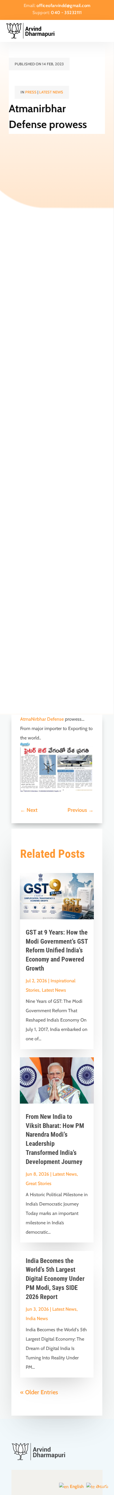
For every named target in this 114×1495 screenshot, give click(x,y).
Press (31, 92)
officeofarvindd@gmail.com (64, 5)
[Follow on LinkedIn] (83, 1481)
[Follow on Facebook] (30, 1481)
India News (37, 1318)
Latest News (51, 92)
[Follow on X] (43, 1481)
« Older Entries (39, 1392)
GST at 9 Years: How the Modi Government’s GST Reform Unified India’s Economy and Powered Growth (57, 950)
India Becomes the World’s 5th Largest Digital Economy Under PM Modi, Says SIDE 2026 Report (55, 1278)
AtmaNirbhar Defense (42, 719)
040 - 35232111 (66, 12)
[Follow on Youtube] (57, 1481)
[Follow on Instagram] (70, 1481)
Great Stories (38, 1183)
